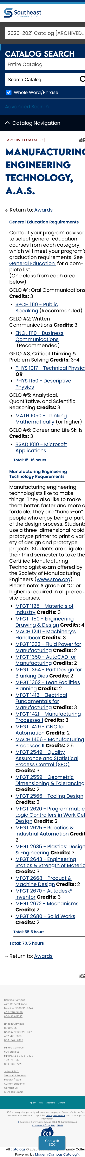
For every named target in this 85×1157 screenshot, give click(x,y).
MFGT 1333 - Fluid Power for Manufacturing (48, 647)
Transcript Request (15, 1075)
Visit (41, 1102)
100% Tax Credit (13, 1092)
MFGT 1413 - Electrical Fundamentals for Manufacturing (41, 701)
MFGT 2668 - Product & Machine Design (43, 881)
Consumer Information (43, 1125)
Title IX (60, 1125)
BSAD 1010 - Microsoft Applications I (41, 447)
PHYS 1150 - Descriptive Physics (43, 383)
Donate (61, 1102)
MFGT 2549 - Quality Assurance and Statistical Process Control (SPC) (46, 758)
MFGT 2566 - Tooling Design (49, 796)
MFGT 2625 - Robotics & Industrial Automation (44, 830)
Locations (50, 1102)
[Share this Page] (80, 140)
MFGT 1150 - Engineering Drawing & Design (44, 621)
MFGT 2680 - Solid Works (45, 916)
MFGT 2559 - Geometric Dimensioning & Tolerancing (50, 780)
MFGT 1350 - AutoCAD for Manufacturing (45, 659)
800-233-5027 (13, 1016)
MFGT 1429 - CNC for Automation (40, 729)
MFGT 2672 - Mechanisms (47, 903)
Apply (33, 1102)
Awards (43, 209)
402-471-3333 (12, 1036)
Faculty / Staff (12, 1079)
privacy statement (55, 1115)
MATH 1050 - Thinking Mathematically (41, 418)
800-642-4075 (13, 1040)
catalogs (18, 1149)
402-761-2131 (12, 1060)
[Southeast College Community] (22, 13)
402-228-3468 (13, 1012)
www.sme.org (53, 579)
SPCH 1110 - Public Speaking (36, 307)
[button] (52, 1143)
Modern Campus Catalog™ (57, 1154)
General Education (32, 263)
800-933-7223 (13, 1064)
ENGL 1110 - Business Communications (39, 336)
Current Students (14, 1083)
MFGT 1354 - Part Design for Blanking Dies (48, 672)
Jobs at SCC (11, 1071)
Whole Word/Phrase (36, 92)
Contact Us (11, 1087)
